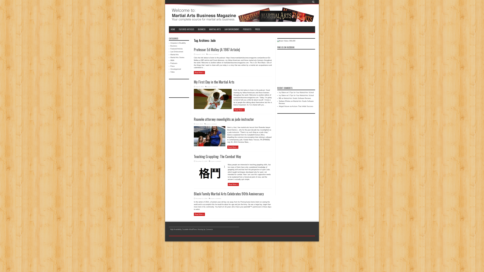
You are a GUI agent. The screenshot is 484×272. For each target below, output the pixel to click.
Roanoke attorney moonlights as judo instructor (224, 119)
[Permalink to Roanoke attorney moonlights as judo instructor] (209, 146)
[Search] (313, 2)
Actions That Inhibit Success (302, 106)
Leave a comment (213, 54)
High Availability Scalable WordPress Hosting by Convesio (191, 229)
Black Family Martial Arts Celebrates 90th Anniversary (229, 193)
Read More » (199, 73)
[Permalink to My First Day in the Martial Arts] (213, 108)
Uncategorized (175, 69)
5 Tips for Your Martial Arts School (301, 92)
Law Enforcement (231, 29)
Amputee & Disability (178, 43)
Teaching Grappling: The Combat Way (217, 156)
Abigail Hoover (284, 106)
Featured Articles (186, 29)
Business (201, 29)
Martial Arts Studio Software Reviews (297, 98)
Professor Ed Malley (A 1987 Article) (217, 49)
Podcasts (247, 29)
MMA (172, 60)
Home (173, 29)
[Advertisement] (179, 86)
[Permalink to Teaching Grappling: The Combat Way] (210, 183)
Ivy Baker (282, 92)
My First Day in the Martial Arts (214, 81)
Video (172, 72)
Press (257, 29)
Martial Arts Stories (177, 57)
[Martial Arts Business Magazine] (242, 20)
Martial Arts (215, 29)
